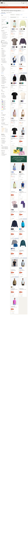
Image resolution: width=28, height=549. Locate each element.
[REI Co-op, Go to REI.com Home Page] (2, 3)
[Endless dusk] (22, 47)
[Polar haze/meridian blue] (13, 209)
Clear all (21, 14)
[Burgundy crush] (14, 83)
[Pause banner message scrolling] (25, 7)
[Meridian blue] (20, 229)
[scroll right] (17, 47)
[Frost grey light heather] (12, 47)
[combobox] (14, 5)
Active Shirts (4, 32)
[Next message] (24, 7)
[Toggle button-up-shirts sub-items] (1, 34)
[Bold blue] (13, 136)
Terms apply (20, 159)
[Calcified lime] (14, 29)
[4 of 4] (23, 45)
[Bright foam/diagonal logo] (14, 248)
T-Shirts (3, 33)
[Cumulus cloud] (11, 101)
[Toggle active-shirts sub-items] (1, 32)
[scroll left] (11, 47)
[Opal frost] (11, 29)
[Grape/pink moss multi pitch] (13, 248)
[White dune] (15, 29)
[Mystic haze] (20, 64)
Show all (2, 110)
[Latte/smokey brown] (21, 64)
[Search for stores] (7, 23)
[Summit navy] (11, 229)
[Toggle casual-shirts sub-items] (1, 38)
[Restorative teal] (14, 101)
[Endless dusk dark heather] (13, 47)
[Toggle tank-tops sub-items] (1, 35)
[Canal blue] (11, 136)
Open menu (26, 3)
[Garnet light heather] (21, 29)
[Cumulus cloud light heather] (13, 64)
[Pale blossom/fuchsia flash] (11, 209)
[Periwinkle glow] (13, 172)
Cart (25, 3)
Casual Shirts (4, 38)
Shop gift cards (19, 160)
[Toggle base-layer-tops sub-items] (1, 37)
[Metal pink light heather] (22, 118)
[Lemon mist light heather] (22, 29)
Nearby (7, 21)
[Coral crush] (21, 229)
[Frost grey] (23, 47)
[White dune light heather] (20, 29)
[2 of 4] (14, 45)
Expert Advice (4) (9, 12)
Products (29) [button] (3, 12)
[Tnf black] (25, 47)
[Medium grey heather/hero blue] (11, 248)
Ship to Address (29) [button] (4, 27)
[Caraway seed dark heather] (21, 83)
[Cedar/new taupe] (11, 287)
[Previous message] (2, 7)
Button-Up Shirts (4, 34)
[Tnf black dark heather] (24, 29)
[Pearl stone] (17, 136)
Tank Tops (3, 35)
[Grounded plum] (13, 29)
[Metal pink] (17, 29)
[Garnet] (13, 83)
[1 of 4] (22, 45)
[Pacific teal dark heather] (22, 83)
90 (26, 17)
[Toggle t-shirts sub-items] (1, 33)
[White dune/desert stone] (20, 136)
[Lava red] (15, 136)
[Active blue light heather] (14, 64)
